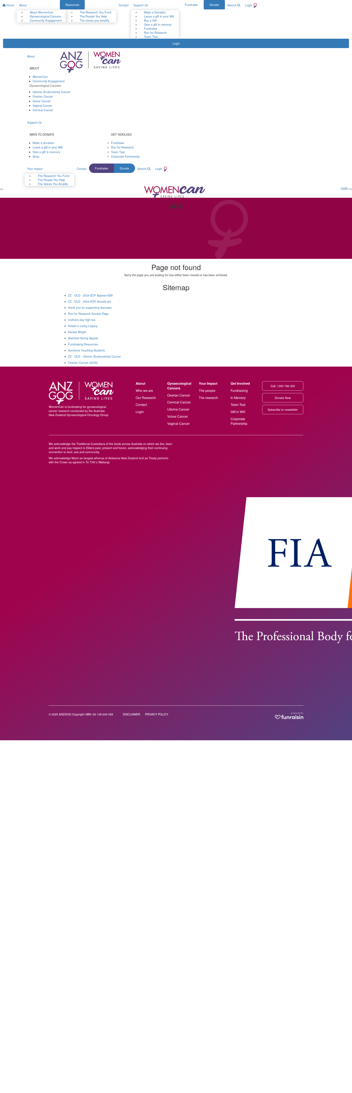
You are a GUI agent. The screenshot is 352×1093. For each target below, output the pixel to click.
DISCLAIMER (131, 714)
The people (207, 390)
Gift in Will (238, 411)
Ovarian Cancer (178, 395)
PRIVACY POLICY (156, 714)
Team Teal (238, 404)
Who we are (144, 390)
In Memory (238, 397)
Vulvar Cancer (177, 416)
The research (208, 397)
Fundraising (239, 390)
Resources (72, 5)
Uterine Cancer (178, 409)
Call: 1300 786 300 (283, 386)
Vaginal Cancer (178, 423)
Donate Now (283, 398)
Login (140, 411)
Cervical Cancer (179, 402)
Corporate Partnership (239, 421)
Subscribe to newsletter (283, 410)
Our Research (146, 397)
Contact (141, 404)
